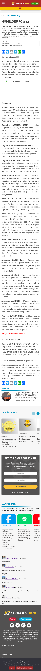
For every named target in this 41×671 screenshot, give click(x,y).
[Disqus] (20, 580)
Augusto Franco (23, 433)
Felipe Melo (9, 42)
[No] (39, 665)
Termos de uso (7, 658)
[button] (33, 413)
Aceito (12, 668)
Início (3, 16)
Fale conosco (26, 619)
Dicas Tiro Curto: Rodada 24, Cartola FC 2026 (27, 439)
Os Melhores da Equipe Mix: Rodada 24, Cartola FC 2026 (9, 443)
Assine (12, 619)
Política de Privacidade (24, 668)
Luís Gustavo (4, 436)
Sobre (3, 651)
